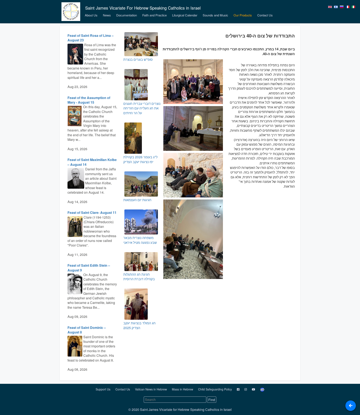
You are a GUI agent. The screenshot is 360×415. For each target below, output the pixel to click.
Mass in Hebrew (183, 389)
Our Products (243, 15)
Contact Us (265, 15)
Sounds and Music (215, 15)
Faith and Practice (154, 15)
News (107, 15)
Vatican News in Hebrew (151, 389)
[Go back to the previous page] (350, 405)
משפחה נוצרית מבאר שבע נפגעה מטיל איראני (140, 240)
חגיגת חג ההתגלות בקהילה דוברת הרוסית (139, 276)
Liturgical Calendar (184, 15)
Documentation (126, 15)
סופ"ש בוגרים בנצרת (138, 59)
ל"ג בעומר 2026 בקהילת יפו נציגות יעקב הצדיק (140, 159)
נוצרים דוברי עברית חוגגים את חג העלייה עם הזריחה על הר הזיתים (141, 108)
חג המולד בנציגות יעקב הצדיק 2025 (139, 325)
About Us (91, 15)
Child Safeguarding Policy (215, 389)
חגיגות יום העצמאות (137, 199)
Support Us (103, 389)
